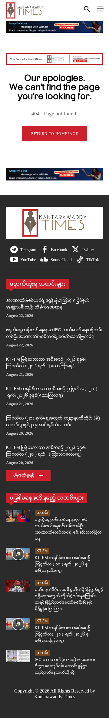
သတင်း (42, 513)
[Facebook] (44, 250)
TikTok (92, 260)
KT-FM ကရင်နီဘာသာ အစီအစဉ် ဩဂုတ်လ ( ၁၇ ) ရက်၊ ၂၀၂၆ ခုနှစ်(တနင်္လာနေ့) (62, 564)
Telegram (28, 250)
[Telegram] (14, 250)
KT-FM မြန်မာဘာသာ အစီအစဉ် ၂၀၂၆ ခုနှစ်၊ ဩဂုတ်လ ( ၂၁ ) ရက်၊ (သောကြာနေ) (46, 363)
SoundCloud (61, 260)
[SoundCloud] (44, 260)
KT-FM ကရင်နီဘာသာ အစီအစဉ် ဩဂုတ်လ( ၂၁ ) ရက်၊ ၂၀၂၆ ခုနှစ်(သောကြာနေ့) (51, 392)
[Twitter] (75, 250)
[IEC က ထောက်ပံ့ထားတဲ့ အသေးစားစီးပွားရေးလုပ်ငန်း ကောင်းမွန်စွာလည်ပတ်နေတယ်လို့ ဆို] (18, 656)
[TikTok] (80, 260)
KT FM (42, 551)
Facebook (59, 250)
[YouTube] (14, 260)
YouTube (28, 260)
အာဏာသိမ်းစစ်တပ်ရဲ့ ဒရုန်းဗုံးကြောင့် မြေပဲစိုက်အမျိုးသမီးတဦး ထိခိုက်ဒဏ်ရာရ (48, 304)
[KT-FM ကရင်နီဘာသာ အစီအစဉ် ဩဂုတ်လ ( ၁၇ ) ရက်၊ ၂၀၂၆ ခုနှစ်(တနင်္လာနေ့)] (18, 554)
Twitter (88, 250)
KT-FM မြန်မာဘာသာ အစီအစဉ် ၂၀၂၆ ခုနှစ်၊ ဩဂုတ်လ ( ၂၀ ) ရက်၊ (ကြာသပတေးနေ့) (46, 451)
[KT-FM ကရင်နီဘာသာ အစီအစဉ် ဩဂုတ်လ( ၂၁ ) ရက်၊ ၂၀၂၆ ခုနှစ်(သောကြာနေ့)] (18, 624)
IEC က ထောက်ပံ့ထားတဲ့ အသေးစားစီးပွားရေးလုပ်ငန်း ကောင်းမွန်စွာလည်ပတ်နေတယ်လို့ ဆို (65, 666)
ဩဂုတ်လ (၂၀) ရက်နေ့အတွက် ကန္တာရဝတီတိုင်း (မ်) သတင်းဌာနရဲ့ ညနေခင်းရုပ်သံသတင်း (53, 422)
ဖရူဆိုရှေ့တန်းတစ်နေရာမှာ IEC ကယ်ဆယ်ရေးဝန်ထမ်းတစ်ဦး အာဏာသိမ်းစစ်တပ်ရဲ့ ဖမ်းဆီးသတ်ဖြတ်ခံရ (54, 333)
